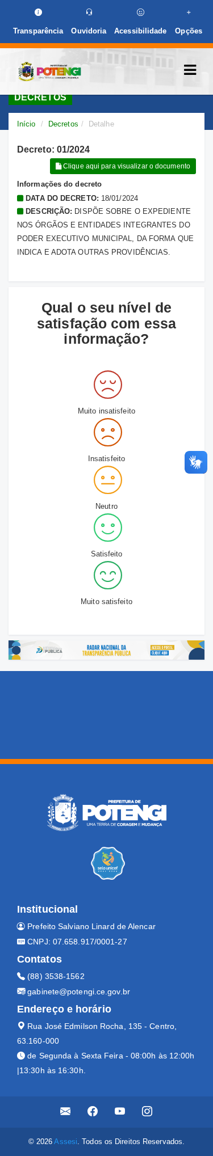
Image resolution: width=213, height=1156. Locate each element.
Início (26, 124)
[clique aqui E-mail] (66, 1112)
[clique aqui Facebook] (93, 1112)
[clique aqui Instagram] (147, 1112)
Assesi (65, 1141)
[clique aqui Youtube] (120, 1112)
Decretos (63, 124)
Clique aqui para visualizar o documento (125, 166)
